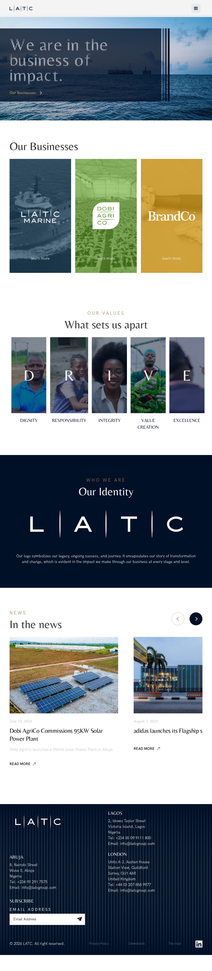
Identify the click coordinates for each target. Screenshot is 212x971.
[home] (21, 8)
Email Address (30, 909)
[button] (196, 8)
